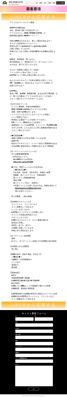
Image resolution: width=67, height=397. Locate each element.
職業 (16, 340)
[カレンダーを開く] (51, 331)
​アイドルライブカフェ (14, 4)
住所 (16, 322)
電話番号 (17, 352)
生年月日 (17, 328)
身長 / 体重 (17, 334)
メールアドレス (18, 346)
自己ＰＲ (17, 364)
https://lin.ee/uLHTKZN (23, 162)
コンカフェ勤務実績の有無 (20, 358)
